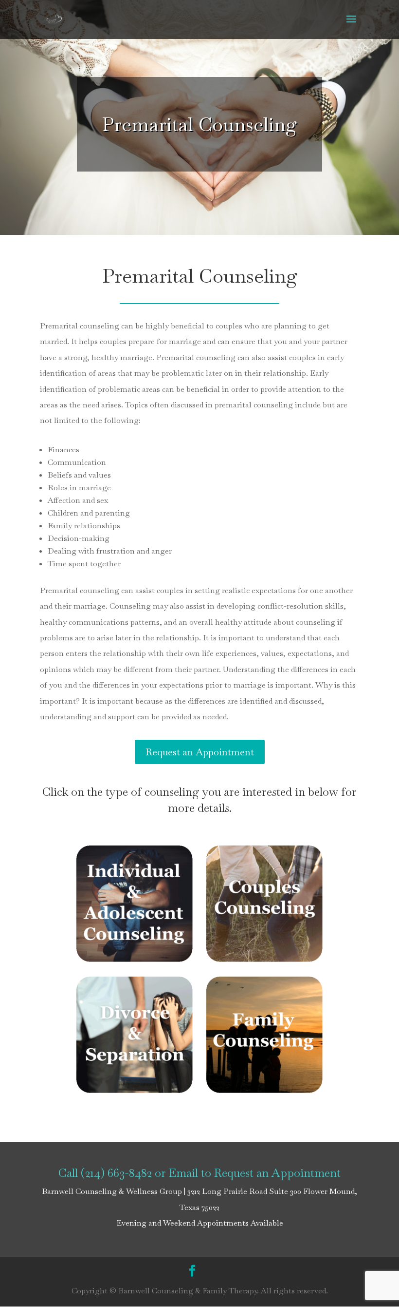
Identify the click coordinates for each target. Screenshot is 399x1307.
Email (183, 1172)
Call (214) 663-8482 (105, 1172)
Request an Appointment (199, 752)
